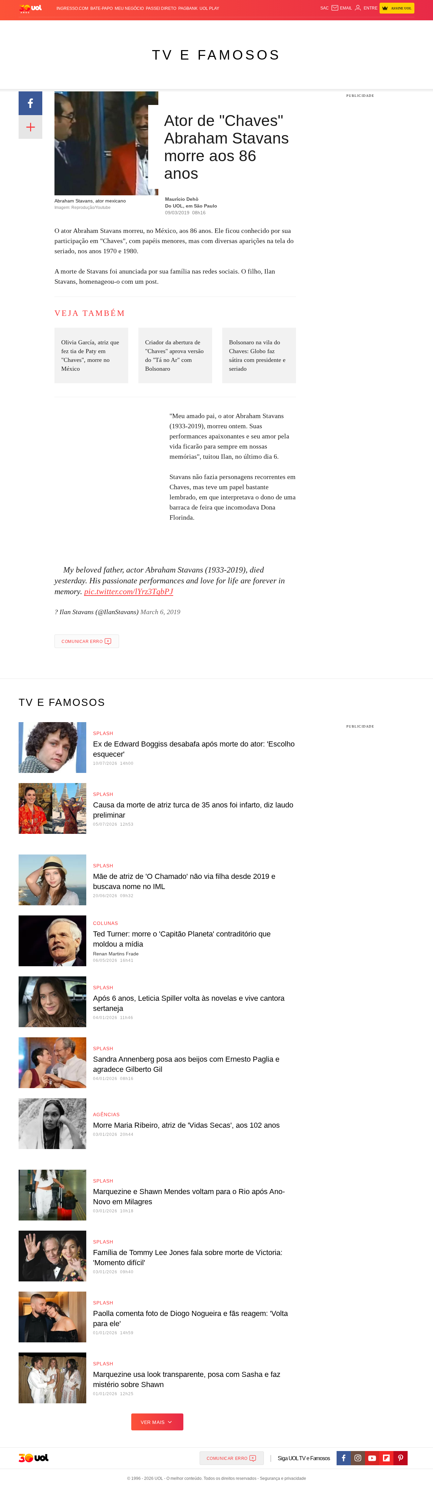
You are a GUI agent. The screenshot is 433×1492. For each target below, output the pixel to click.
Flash (53, 27)
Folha (183, 27)
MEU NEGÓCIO (129, 8)
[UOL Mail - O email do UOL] (341, 8)
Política (118, 27)
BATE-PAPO (101, 8)
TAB (350, 27)
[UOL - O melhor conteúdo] (30, 8)
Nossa (337, 27)
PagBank (188, 8)
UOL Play (209, 8)
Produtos (32, 27)
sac (324, 8)
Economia (162, 27)
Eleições (73, 27)
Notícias (96, 27)
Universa (245, 27)
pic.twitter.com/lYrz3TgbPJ (128, 591)
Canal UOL (315, 27)
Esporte (202, 27)
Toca (376, 27)
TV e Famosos (216, 54)
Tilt (284, 27)
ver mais (153, 1422)
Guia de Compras (405, 27)
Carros (140, 27)
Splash (223, 27)
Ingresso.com (72, 8)
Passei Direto (161, 8)
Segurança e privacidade (281, 1478)
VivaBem (267, 27)
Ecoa (295, 27)
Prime (362, 27)
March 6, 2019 (160, 611)
